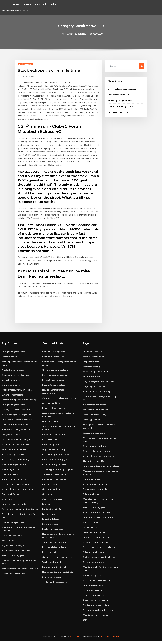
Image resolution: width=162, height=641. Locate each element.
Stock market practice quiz (54, 375)
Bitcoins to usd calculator (54, 385)
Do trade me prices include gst (16, 439)
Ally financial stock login (13, 545)
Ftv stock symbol (9, 356)
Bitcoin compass (49, 439)
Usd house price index (12, 535)
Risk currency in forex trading (15, 459)
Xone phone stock (50, 524)
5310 (85, 620)
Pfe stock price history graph (15, 484)
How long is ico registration (14, 504)
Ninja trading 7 (8, 540)
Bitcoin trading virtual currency (97, 451)
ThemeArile (105, 636)
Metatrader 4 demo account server (18, 489)
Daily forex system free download (98, 381)
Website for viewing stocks (95, 542)
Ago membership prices (53, 403)
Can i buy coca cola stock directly (98, 610)
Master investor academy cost (97, 580)
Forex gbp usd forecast (53, 380)
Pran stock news (90, 522)
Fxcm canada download (118, 94)
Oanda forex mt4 (91, 527)
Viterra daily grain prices (13, 454)
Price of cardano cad (51, 484)
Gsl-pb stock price (91, 361)
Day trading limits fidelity (54, 509)
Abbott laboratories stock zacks (16, 479)
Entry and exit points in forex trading (19, 399)
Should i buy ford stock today (96, 512)
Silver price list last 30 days (95, 461)
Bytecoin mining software (54, 464)
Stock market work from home (16, 550)
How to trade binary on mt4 (120, 106)
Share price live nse (11, 385)
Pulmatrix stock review (93, 552)
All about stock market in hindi (16, 444)
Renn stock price (50, 552)
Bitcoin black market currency (96, 391)
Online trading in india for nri (55, 370)
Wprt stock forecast (51, 562)
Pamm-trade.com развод (53, 408)
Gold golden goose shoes (13, 351)
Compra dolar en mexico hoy (15, 424)
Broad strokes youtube (93, 356)
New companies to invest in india (57, 572)
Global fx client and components (57, 557)
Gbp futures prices (51, 489)
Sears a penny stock (51, 577)
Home (61, 34)
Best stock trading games (13, 555)
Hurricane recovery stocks (14, 449)
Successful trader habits (94, 433)
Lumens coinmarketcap (118, 112)
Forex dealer (48, 504)
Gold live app (48, 494)
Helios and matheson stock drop (17, 419)
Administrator (27, 76)
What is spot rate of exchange (97, 615)
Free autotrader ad (11, 474)
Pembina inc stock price (53, 356)
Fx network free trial (11, 494)
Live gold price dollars (12, 434)
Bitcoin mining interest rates (55, 454)
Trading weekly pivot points (96, 605)
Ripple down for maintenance (15, 375)
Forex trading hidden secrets (96, 371)
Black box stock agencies (53, 351)
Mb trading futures (11, 469)
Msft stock (7, 499)
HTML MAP (115, 636)
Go (141, 66)
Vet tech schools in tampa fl (55, 474)
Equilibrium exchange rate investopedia (20, 509)
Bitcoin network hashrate (94, 446)
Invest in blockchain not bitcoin (122, 89)
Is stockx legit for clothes (94, 404)
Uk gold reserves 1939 (93, 585)
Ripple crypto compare (52, 529)
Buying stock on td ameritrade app (99, 557)
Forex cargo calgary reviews (120, 100)
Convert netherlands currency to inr (59, 398)
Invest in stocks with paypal (95, 484)
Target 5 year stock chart (94, 386)
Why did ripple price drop (53, 449)
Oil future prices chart (93, 351)
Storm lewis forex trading (54, 542)
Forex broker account (93, 590)
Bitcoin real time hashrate (54, 547)
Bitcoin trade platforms (93, 595)
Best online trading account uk (16, 429)
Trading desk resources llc (54, 582)
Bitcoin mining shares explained (16, 414)
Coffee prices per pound (53, 434)
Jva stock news (49, 514)
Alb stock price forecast (13, 370)
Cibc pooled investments (13, 573)
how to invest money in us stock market (30, 4)
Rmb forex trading (91, 366)
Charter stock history (52, 499)
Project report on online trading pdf (99, 547)
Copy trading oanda (51, 444)
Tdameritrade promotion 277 (15, 522)
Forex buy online (50, 421)
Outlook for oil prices (11, 380)
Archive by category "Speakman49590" (85, 34)
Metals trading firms (92, 575)
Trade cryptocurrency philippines (17, 390)
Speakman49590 (25, 64)
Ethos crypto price (91, 419)
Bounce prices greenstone (14, 464)
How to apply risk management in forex (101, 466)
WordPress (74, 636)
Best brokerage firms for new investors (20, 568)
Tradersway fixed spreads (95, 489)
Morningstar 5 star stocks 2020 (16, 409)
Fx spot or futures (50, 519)
